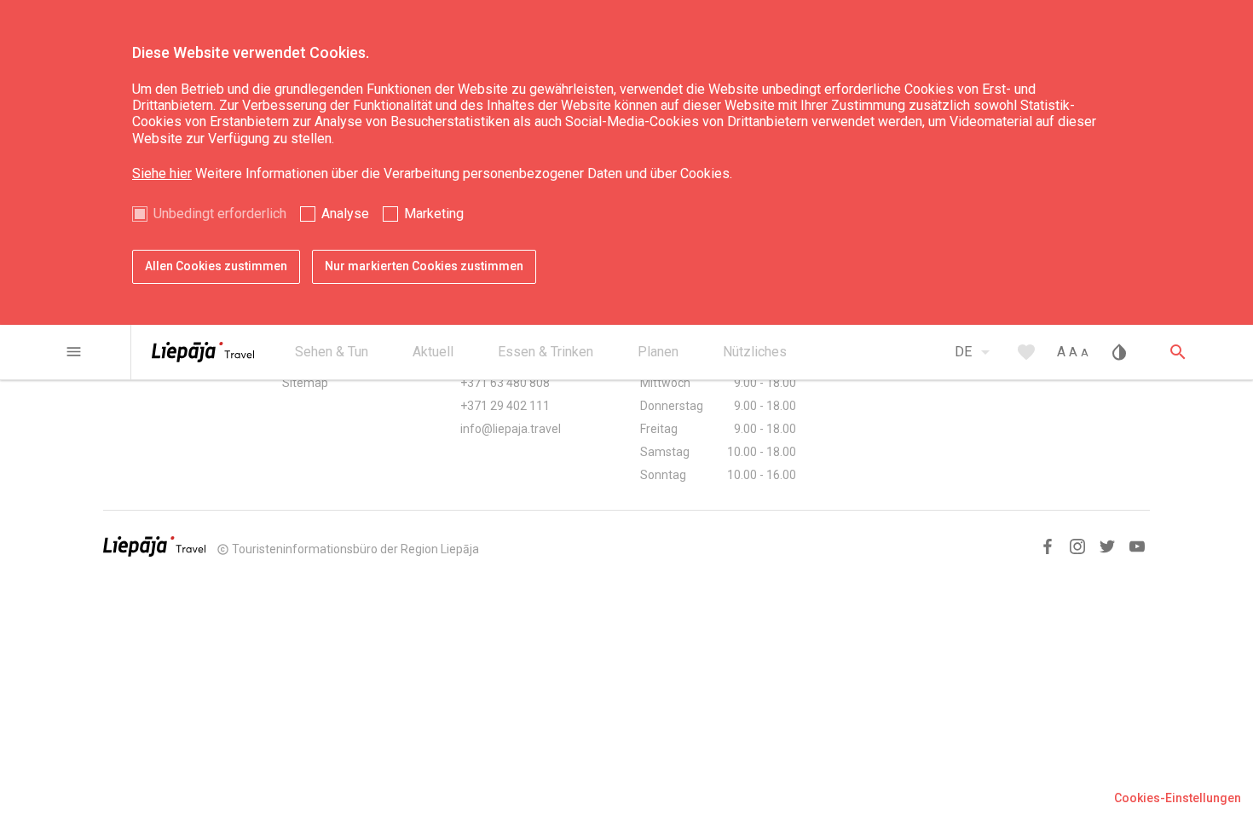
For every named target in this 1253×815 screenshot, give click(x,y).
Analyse (345, 213)
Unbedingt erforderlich (219, 213)
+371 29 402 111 (505, 406)
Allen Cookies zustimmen (216, 266)
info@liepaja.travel (510, 429)
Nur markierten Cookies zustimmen (424, 266)
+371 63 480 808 (505, 383)
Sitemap (305, 383)
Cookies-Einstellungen (1177, 798)
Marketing (434, 213)
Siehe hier (162, 173)
